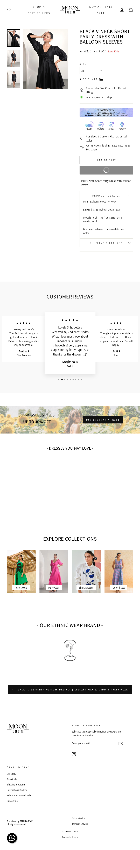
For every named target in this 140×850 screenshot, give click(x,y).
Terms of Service (80, 823)
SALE (101, 13)
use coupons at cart (103, 420)
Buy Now (116, 172)
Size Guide (12, 779)
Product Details (106, 195)
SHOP (38, 6)
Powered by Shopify (70, 837)
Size (83, 63)
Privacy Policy (78, 818)
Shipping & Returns (106, 242)
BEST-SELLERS (39, 13)
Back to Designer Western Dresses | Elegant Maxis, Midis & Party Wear (72, 689)
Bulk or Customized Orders (20, 795)
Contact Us (12, 801)
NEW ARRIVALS (101, 6)
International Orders (17, 790)
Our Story (11, 773)
